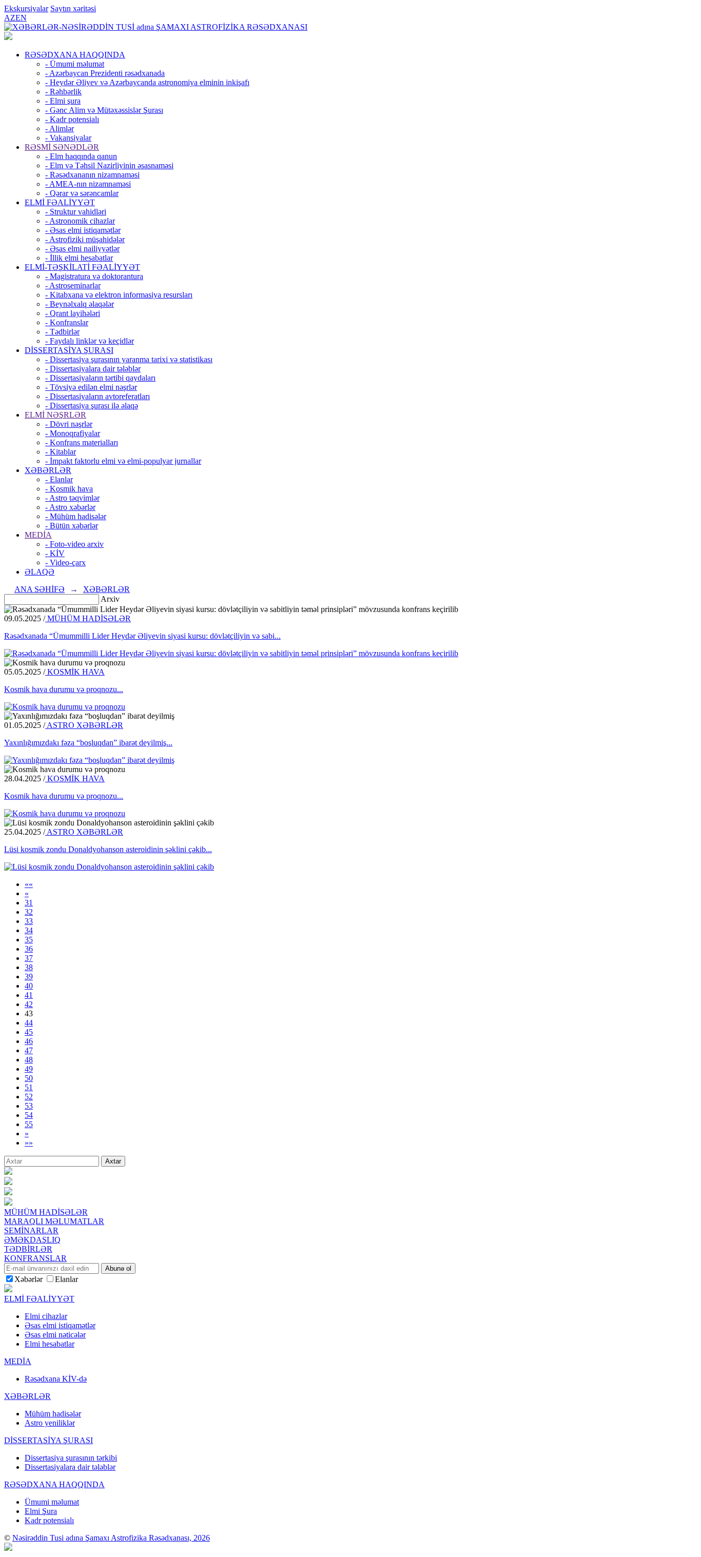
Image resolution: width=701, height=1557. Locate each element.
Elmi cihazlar (46, 1316)
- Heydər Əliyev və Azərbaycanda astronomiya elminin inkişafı (147, 82)
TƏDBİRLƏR (28, 1249)
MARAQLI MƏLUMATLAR (54, 1221)
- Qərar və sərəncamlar (82, 193)
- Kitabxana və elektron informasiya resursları (118, 294)
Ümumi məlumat (52, 1501)
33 (29, 921)
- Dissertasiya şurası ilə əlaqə (91, 405)
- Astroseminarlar (73, 285)
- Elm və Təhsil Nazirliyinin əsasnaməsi (109, 165)
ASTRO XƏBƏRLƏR (84, 725)
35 (29, 939)
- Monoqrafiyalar (72, 433)
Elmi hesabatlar (49, 1343)
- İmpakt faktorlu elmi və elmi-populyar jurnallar (123, 461)
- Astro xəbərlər (70, 507)
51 (29, 1087)
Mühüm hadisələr (53, 1413)
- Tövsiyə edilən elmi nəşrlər (91, 387)
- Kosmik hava (69, 488)
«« (29, 884)
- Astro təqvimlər (72, 498)
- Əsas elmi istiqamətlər (83, 230)
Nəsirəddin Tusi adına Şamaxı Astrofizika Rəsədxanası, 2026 (111, 1537)
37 (29, 958)
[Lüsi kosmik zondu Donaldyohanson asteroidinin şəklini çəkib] (109, 866)
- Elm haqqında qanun (81, 156)
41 (29, 995)
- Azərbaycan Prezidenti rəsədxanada (105, 73)
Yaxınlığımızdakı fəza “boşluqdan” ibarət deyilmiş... (88, 742)
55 (29, 1124)
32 (29, 912)
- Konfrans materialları (81, 442)
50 (29, 1078)
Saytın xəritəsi (73, 8)
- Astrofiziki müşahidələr (85, 239)
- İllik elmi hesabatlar (79, 257)
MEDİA (38, 534)
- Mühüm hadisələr (75, 516)
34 (29, 930)
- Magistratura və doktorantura (94, 276)
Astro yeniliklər (50, 1422)
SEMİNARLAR (31, 1230)
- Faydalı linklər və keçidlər (89, 341)
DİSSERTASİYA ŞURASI (69, 350)
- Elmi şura (63, 100)
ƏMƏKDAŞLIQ (32, 1239)
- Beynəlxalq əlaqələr (79, 304)
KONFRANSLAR (35, 1258)
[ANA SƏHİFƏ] (8, 37)
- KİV (55, 553)
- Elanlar (59, 479)
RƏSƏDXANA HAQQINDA (75, 54)
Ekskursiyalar (26, 8)
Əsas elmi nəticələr (55, 1334)
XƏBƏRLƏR (48, 470)
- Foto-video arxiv (74, 544)
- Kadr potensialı (72, 119)
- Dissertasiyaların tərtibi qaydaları (100, 377)
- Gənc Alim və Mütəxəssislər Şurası (104, 110)
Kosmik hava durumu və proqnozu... (63, 689)
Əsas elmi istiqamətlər (60, 1325)
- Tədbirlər (62, 331)
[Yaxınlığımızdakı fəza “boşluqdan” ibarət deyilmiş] (89, 760)
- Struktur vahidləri (75, 211)
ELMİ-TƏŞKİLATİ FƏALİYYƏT (82, 267)
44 (29, 1022)
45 (29, 1032)
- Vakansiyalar (68, 137)
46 (29, 1041)
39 (29, 976)
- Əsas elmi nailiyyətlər (82, 248)
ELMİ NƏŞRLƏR (55, 414)
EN (21, 17)
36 (29, 948)
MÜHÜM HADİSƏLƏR (88, 618)
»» (29, 1142)
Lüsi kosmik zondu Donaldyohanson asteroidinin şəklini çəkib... (108, 849)
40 (29, 985)
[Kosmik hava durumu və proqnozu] (64, 706)
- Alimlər (59, 128)
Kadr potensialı (49, 1520)
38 (29, 967)
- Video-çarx (65, 562)
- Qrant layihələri (72, 313)
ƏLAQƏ (39, 571)
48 (29, 1059)
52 (29, 1096)
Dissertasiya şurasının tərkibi (71, 1457)
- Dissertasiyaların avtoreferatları (97, 396)
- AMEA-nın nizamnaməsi (88, 184)
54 (29, 1115)
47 (29, 1050)
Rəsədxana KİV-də (56, 1378)
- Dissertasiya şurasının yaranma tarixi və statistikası (128, 359)
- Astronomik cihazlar (80, 220)
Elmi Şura (41, 1511)
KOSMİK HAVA (75, 671)
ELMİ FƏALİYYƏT (60, 202)
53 (29, 1105)
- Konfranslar (66, 322)
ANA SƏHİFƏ (39, 589)
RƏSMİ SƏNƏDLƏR (62, 147)
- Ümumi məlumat (74, 64)
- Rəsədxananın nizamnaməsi (92, 174)
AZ (9, 17)
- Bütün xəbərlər (71, 525)
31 (29, 902)
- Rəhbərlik (63, 91)
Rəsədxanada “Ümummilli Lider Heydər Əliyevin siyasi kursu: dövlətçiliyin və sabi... (142, 636)
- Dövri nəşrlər (68, 424)
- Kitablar (60, 451)
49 (29, 1069)
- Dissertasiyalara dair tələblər (93, 368)
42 (29, 1004)
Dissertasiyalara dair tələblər (70, 1467)
